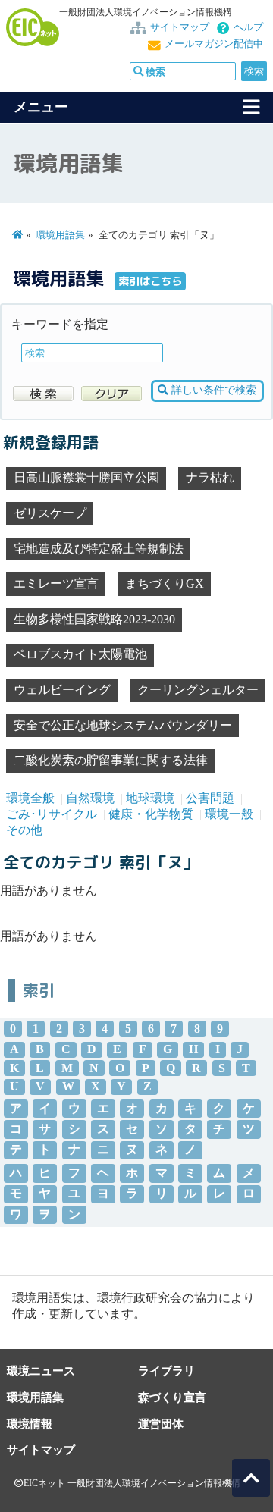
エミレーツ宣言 (56, 583)
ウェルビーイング (62, 689)
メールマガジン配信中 (214, 44)
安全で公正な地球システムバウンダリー (123, 725)
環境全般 (30, 798)
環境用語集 (60, 235)
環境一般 (229, 814)
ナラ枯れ (210, 477)
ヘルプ (248, 27)
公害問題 (210, 798)
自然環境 (90, 798)
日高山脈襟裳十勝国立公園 (86, 477)
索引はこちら (150, 281)
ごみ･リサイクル (51, 814)
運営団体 (161, 1423)
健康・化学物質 (150, 814)
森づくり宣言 (172, 1397)
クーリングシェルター (198, 689)
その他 (24, 829)
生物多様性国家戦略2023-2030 (94, 619)
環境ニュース (41, 1370)
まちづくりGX (164, 583)
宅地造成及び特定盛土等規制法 (99, 548)
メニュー (41, 106)
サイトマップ (179, 27)
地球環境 (150, 798)
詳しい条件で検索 (212, 390)
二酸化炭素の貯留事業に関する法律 (111, 760)
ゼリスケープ (50, 513)
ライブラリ (166, 1370)
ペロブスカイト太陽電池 (80, 654)
